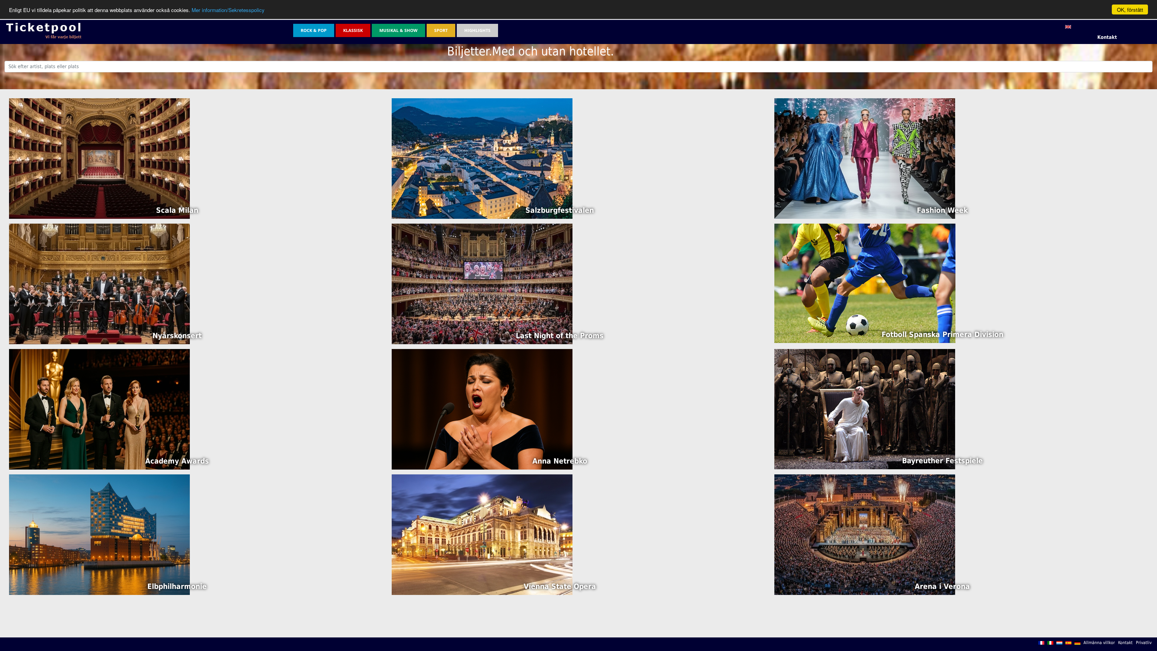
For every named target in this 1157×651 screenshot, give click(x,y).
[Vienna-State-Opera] (482, 534)
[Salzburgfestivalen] (482, 158)
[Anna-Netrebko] (482, 409)
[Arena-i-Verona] (864, 534)
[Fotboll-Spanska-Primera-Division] (864, 283)
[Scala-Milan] (99, 158)
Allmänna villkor (1099, 642)
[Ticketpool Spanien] (1069, 642)
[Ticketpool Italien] (1050, 642)
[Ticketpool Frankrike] (1041, 642)
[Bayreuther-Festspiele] (864, 409)
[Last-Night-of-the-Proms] (482, 283)
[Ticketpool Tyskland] (1078, 642)
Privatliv (1144, 642)
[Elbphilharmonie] (99, 534)
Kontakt (1107, 37)
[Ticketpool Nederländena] (1060, 642)
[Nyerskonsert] (99, 283)
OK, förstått (1130, 9)
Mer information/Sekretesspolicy (228, 10)
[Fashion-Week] (864, 158)
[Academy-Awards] (99, 409)
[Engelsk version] (1068, 26)
